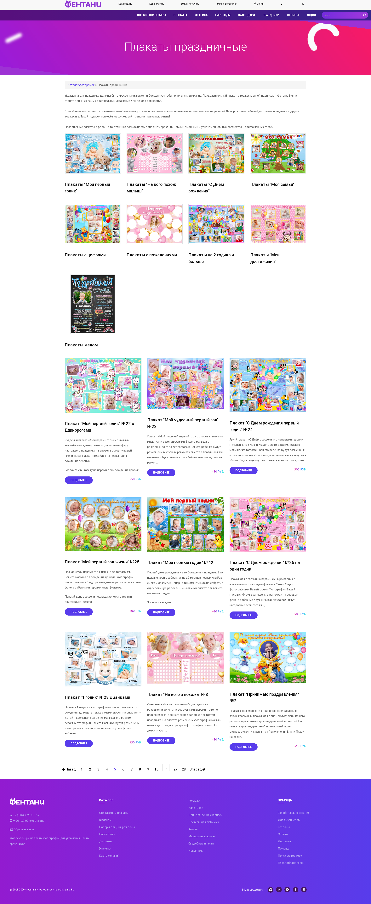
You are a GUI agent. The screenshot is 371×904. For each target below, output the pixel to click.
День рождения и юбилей (205, 815)
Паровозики (107, 834)
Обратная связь (24, 829)
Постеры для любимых (203, 822)
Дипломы (105, 841)
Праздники (271, 15)
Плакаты (180, 15)
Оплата (283, 834)
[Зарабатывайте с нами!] (304, 4)
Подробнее (79, 480)
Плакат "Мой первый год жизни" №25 (102, 562)
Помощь (283, 848)
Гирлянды (223, 15)
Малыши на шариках (201, 836)
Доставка (284, 841)
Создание (284, 827)
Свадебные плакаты (201, 843)
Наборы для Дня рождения (117, 827)
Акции (311, 15)
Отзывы (293, 15)
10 (156, 769)
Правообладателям (291, 863)
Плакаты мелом (81, 345)
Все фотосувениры (151, 15)
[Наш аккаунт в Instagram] (304, 889)
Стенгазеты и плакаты (113, 813)
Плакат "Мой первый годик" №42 (180, 562)
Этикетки (105, 848)
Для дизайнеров (289, 820)
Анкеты (193, 829)
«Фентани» (31, 889)
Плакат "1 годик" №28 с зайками (97, 697)
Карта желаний (109, 855)
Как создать (125, 3)
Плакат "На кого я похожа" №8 (177, 694)
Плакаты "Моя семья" (272, 184)
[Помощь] (283, 4)
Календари (246, 15)
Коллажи (194, 800)
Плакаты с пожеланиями (152, 255)
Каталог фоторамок (81, 85)
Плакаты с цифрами (85, 255)
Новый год (195, 850)
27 (175, 769)
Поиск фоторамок (290, 855)
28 (184, 769)
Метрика (201, 15)
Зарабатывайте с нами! (293, 813)
